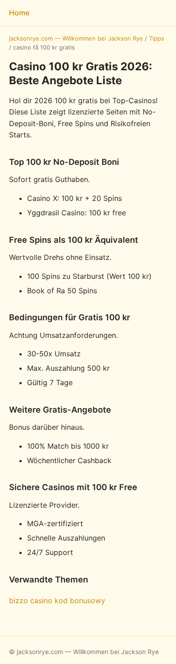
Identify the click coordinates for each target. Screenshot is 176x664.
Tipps (156, 38)
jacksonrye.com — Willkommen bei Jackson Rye (76, 38)
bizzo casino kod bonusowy (57, 600)
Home (19, 12)
